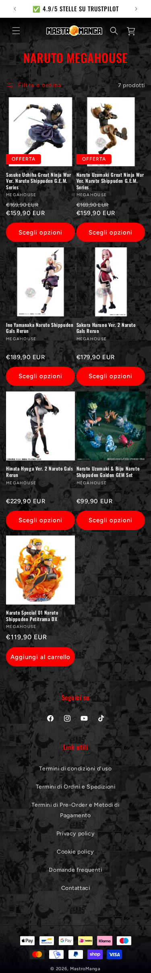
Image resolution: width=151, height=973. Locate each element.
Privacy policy (75, 833)
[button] (16, 31)
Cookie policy (75, 851)
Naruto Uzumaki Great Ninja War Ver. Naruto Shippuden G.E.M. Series (110, 181)
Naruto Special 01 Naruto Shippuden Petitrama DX (32, 615)
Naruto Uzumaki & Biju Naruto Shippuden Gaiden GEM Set (108, 471)
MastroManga (85, 968)
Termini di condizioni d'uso (75, 768)
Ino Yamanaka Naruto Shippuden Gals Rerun (39, 328)
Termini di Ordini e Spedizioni (76, 786)
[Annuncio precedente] (15, 9)
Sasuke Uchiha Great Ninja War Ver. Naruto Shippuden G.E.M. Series (38, 181)
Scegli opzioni (40, 232)
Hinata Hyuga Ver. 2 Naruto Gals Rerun (39, 471)
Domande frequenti (75, 869)
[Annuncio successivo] (136, 9)
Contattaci (75, 888)
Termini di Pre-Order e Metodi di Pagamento (75, 809)
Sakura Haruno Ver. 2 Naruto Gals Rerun (106, 328)
